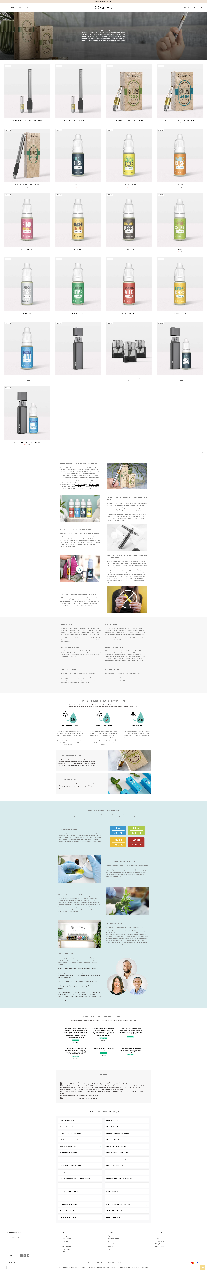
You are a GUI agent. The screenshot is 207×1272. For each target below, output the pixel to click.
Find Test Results (159, 1241)
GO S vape (83, 535)
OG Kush (78, 185)
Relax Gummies (66, 1238)
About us (110, 1241)
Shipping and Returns (113, 1238)
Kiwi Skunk (180, 249)
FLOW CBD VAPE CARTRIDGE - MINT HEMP (180, 120)
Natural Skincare (66, 1244)
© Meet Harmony (11, 1262)
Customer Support (112, 1244)
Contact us (110, 1246)
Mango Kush (180, 185)
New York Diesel (129, 249)
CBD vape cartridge (80, 484)
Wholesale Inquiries (160, 1236)
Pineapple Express (180, 313)
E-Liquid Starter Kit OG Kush (180, 378)
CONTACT (21, 7)
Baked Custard (78, 249)
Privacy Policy (158, 1244)
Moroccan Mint (27, 378)
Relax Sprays (65, 1236)
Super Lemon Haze (129, 185)
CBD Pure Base (27, 313)
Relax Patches (66, 1241)
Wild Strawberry (129, 313)
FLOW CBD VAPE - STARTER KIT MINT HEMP (27, 120)
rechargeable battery (94, 484)
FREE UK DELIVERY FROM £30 (103, 1)
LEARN (13, 7)
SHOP (5, 7)
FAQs (109, 1249)
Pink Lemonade (27, 249)
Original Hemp (78, 313)
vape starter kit (79, 486)
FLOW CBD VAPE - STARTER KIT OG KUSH (78, 120)
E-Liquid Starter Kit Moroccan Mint (27, 442)
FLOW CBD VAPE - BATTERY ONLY (27, 185)
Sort (200, 452)
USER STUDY (31, 7)
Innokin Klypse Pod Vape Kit (78, 378)
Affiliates (157, 1238)
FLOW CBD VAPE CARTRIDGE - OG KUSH (129, 120)
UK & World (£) (188, 7)
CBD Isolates (65, 1252)
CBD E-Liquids (66, 1249)
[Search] (198, 7)
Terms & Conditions (160, 1246)
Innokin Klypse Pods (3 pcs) (129, 378)
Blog (109, 1236)
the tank (73, 544)
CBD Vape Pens (66, 1246)
